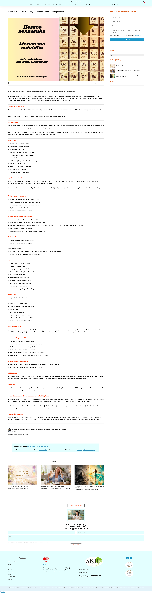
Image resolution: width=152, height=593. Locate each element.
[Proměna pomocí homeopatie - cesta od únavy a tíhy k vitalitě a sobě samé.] (89, 475)
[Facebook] (14, 431)
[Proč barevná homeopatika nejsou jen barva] (22, 475)
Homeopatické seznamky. (86, 450)
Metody (113, 4)
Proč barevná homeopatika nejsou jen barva (18, 486)
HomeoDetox (75, 4)
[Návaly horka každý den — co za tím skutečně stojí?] (56, 475)
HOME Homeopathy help (34, 4)
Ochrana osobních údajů (83, 569)
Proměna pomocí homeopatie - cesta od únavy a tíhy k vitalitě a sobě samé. (89, 487)
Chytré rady (67, 4)
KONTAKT (46, 564)
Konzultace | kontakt (88, 4)
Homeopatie (43, 450)
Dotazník (55, 4)
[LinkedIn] (15, 431)
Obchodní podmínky (82, 570)
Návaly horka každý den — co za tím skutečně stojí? (53, 486)
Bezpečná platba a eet (83, 572)
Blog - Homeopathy (76, 1)
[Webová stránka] (12, 431)
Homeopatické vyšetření (46, 4)
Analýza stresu (120, 4)
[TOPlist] (2, 592)
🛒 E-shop (61, 4)
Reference (97, 4)
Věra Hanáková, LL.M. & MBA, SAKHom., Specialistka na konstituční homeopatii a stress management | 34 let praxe (29, 83)
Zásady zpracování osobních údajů (41, 542)
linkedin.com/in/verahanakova (37, 446)
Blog (81, 4)
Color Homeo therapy (105, 4)
